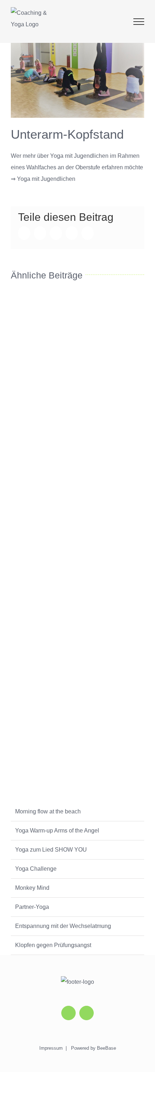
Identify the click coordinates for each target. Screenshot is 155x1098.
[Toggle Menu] (138, 21)
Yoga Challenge (36, 869)
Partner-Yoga (32, 907)
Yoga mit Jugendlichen (46, 179)
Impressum (51, 1048)
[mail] (68, 1013)
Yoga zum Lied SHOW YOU (51, 850)
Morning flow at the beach (48, 811)
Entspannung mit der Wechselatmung (63, 926)
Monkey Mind (32, 888)
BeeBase (106, 1048)
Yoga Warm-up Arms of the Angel (57, 830)
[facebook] (86, 1013)
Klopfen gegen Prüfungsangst (53, 945)
